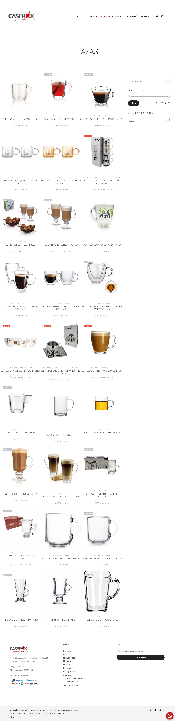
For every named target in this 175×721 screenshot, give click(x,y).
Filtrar (134, 103)
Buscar (167, 81)
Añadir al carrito (20, 93)
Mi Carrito (67, 661)
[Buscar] (162, 16)
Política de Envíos (74, 681)
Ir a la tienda (140, 657)
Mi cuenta (67, 664)
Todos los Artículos (71, 685)
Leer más (61, 93)
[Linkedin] (151, 710)
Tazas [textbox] (148, 121)
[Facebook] (155, 710)
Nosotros (67, 668)
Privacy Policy (69, 671)
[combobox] (149, 120)
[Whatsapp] (163, 710)
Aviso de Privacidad (75, 678)
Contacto (67, 651)
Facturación (68, 654)
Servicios (67, 675)
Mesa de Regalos (70, 657)
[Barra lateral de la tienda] (157, 16)
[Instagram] (159, 710)
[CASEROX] (22, 16)
